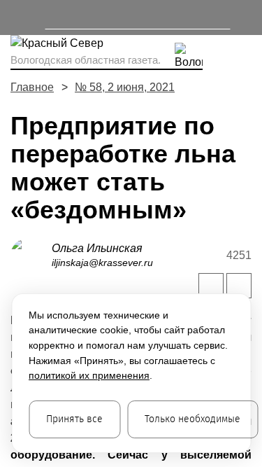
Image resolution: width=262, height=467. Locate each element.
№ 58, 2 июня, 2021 (125, 87)
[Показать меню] (17, 17)
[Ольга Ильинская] (31, 254)
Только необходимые (192, 419)
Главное (32, 87)
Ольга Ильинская (97, 248)
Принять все (74, 419)
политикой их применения (89, 375)
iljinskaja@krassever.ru (102, 262)
